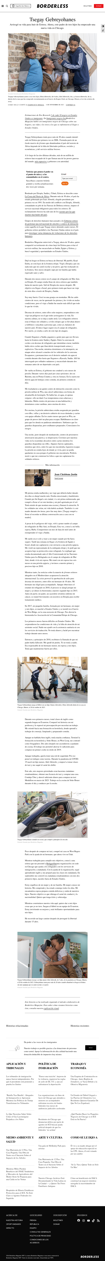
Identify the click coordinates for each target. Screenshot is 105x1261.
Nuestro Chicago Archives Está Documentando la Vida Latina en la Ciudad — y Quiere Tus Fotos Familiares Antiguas (52, 1182)
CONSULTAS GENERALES (40, 1232)
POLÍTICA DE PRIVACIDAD (40, 1236)
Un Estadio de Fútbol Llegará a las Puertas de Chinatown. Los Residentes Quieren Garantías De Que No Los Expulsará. (84, 1099)
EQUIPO (33, 1228)
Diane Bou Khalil (36, 105)
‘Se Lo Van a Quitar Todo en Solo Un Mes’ (85, 1166)
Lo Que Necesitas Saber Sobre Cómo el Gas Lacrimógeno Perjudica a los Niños (18, 1117)
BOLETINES (58, 1220)
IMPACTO (10, 1228)
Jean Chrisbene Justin (66, 474)
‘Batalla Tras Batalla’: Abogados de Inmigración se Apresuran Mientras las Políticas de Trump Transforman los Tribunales (19, 1099)
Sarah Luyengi (59, 478)
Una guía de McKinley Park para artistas (52, 1147)
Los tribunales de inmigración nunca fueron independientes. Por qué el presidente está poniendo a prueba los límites (20, 1080)
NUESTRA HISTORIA (14, 1220)
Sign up (64, 183)
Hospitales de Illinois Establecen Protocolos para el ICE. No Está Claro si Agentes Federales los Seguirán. (20, 1194)
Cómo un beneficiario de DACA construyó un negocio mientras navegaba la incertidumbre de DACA (84, 1182)
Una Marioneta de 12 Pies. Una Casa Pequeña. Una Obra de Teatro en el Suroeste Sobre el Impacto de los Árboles (19, 1154)
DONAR (56, 1224)
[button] (90, 1047)
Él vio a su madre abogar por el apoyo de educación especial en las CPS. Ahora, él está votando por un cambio (84, 1149)
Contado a (70, 105)
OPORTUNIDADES (13, 1224)
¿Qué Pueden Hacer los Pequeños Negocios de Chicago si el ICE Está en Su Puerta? (84, 1117)
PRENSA (33, 1220)
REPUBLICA (34, 1224)
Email (63, 174)
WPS (51, 1258)
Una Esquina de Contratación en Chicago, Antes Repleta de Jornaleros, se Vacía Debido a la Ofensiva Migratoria (84, 1080)
